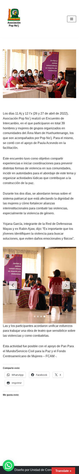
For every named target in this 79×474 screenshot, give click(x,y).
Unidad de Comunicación (47, 470)
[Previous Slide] (13, 285)
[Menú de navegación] (71, 19)
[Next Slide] (66, 285)
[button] (8, 465)
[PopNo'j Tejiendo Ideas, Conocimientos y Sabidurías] (14, 19)
